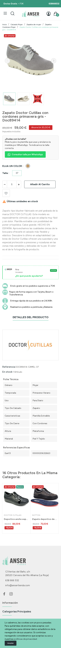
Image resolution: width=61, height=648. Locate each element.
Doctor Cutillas (12, 515)
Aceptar (10, 643)
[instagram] (11, 594)
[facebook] (4, 594)
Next (53, 60)
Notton (36, 515)
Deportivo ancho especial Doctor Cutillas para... (16, 519)
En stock (7, 371)
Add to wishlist (6, 193)
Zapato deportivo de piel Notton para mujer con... (44, 519)
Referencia (8, 366)
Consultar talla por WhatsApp (27, 154)
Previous (7, 60)
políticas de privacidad (25, 639)
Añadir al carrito (40, 184)
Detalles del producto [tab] (30, 317)
